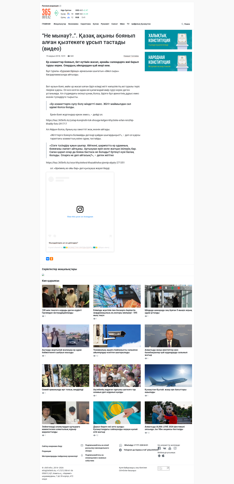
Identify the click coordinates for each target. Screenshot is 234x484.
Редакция (46, 451)
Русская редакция (50, 6)
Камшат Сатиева (131, 56)
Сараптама (86, 24)
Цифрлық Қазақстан (141, 24)
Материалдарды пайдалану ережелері (59, 456)
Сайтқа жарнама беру (52, 446)
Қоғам (96, 24)
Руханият (105, 24)
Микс (122, 24)
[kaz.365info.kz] (48, 14)
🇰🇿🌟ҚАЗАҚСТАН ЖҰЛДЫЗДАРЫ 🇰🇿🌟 (80, 247)
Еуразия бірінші (69, 71)
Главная (46, 24)
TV (128, 24)
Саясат (114, 24)
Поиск (187, 24)
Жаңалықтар (60, 24)
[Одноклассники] (51, 258)
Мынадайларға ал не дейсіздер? (63, 243)
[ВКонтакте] (47, 258)
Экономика (73, 24)
